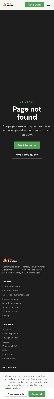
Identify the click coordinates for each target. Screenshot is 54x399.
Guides (5, 342)
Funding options (10, 299)
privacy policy (12, 388)
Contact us (8, 354)
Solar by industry (10, 307)
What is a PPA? (9, 346)
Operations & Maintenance (15, 294)
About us (6, 329)
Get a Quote (34, 4)
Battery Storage (10, 290)
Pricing (5, 315)
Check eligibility (10, 333)
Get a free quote (27, 154)
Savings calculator (11, 337)
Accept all (37, 394)
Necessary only (16, 394)
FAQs (4, 350)
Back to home (27, 145)
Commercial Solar (11, 286)
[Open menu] (49, 5)
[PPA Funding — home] (8, 4)
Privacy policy (9, 358)
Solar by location (10, 311)
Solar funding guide (11, 303)
